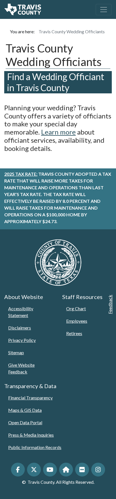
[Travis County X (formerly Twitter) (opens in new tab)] (34, 469)
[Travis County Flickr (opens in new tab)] (82, 469)
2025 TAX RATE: (20, 174)
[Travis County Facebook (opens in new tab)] (18, 469)
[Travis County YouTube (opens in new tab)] (50, 469)
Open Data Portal (25, 422)
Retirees (74, 333)
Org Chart (76, 308)
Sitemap (16, 352)
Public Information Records (34, 447)
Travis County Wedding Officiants (72, 31)
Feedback (110, 304)
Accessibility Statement (20, 312)
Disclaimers (19, 327)
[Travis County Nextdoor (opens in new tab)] (66, 469)
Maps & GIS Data (25, 410)
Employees (76, 321)
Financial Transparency (30, 397)
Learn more (58, 132)
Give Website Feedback (21, 368)
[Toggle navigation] (103, 9)
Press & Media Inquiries (31, 435)
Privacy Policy (22, 340)
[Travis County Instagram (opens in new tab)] (98, 469)
